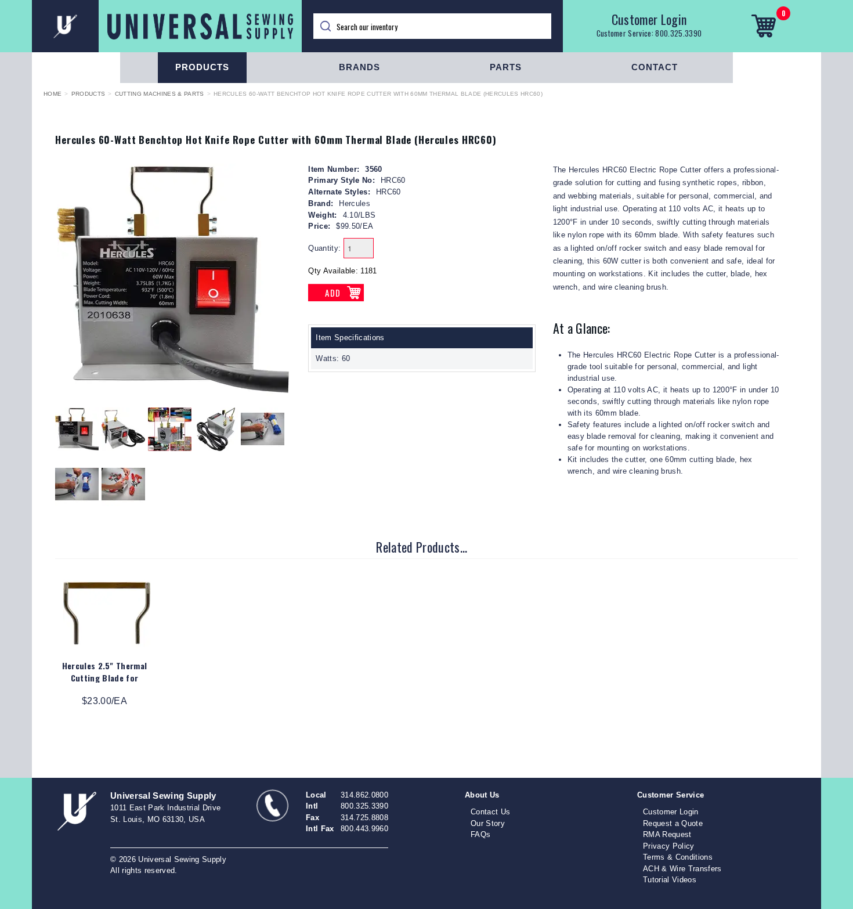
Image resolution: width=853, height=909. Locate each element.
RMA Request (667, 834)
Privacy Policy (669, 846)
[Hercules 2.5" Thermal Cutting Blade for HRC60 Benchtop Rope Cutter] (107, 613)
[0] (763, 26)
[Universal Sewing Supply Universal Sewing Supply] (167, 26)
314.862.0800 (364, 795)
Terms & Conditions (678, 857)
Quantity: (324, 248)
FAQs (480, 834)
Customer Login (649, 19)
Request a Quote (673, 823)
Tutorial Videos (669, 879)
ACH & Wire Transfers (682, 868)
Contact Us (490, 811)
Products (202, 67)
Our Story (488, 823)
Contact (654, 67)
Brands (359, 67)
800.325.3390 (678, 33)
